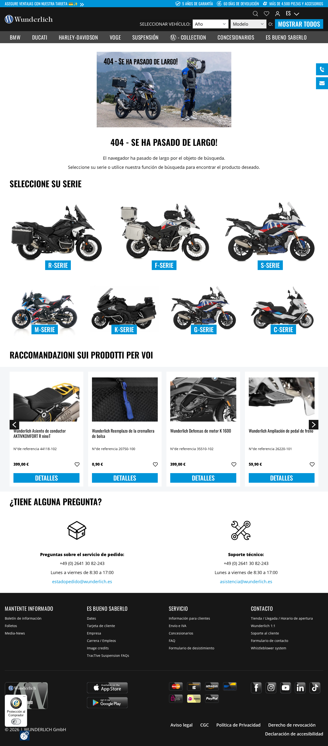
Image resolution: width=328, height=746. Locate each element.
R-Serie (58, 265)
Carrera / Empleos (101, 640)
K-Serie (124, 329)
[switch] (16, 721)
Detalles (46, 477)
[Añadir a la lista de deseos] (77, 464)
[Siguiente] (313, 424)
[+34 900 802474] (322, 69)
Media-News (15, 633)
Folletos (11, 625)
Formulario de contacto (269, 640)
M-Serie (45, 329)
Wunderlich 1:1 (263, 625)
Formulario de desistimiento (191, 648)
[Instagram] (271, 687)
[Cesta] (320, 13)
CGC (204, 725)
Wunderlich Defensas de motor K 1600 (200, 431)
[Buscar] (255, 13)
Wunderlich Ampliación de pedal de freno (281, 431)
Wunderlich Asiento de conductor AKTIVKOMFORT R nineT (39, 433)
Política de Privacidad (238, 725)
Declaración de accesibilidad (294, 734)
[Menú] (24, 697)
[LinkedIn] (300, 687)
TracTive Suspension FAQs (108, 655)
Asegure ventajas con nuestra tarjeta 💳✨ (41, 3)
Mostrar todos (299, 24)
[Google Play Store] (107, 702)
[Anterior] (14, 424)
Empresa (94, 633)
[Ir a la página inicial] (29, 19)
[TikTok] (315, 687)
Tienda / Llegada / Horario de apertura (282, 618)
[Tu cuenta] (277, 13)
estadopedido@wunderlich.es (82, 581)
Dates (91, 618)
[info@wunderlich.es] (322, 83)
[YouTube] (285, 687)
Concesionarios (181, 633)
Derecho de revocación (292, 725)
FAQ (172, 640)
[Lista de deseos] (266, 13)
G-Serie (203, 329)
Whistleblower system (268, 648)
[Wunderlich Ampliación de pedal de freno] (282, 399)
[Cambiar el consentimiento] (24, 735)
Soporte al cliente (265, 633)
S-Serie (270, 265)
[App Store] (107, 687)
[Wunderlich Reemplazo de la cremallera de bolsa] (125, 399)
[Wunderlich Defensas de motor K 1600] (203, 399)
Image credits (98, 648)
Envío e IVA (177, 625)
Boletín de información (23, 618)
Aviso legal (181, 725)
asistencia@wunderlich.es (246, 581)
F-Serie (164, 265)
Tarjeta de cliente (101, 625)
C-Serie (283, 329)
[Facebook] (256, 687)
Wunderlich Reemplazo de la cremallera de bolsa (123, 433)
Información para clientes (189, 618)
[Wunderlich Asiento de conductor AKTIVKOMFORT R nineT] (46, 399)
